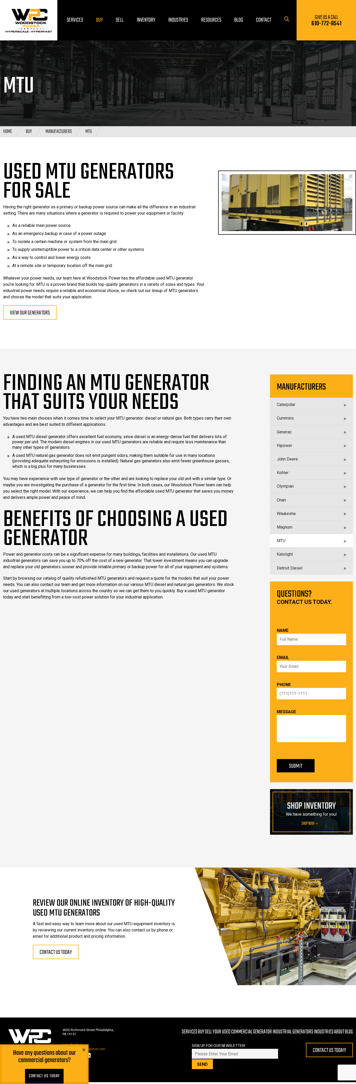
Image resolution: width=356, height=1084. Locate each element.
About (339, 1031)
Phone (284, 684)
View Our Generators (30, 313)
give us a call (326, 20)
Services (189, 1031)
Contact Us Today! (329, 1050)
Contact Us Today (44, 1076)
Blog (349, 1031)
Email (283, 657)
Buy (29, 132)
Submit (295, 766)
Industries (323, 1031)
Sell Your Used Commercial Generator (238, 1031)
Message (286, 711)
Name (283, 630)
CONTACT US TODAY (56, 952)
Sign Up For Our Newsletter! (218, 1046)
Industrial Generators (292, 1031)
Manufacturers (59, 132)
